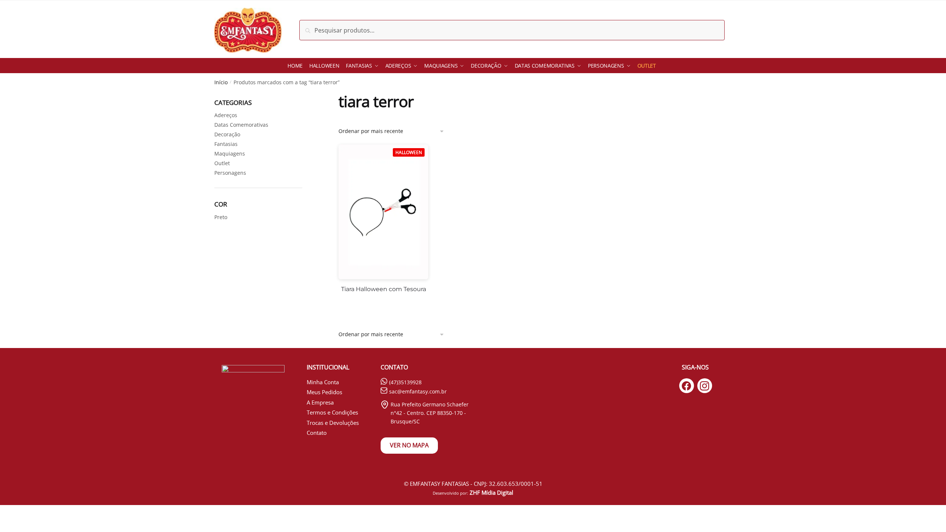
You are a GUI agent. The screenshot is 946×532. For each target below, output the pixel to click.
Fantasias (226, 143)
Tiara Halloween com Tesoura (383, 289)
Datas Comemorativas (241, 124)
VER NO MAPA (409, 445)
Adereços (225, 115)
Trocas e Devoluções (333, 422)
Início (221, 82)
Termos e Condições (332, 412)
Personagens (230, 172)
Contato (317, 432)
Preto (220, 217)
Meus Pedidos (324, 392)
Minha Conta (323, 382)
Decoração (227, 134)
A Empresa (320, 402)
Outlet (222, 163)
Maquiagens (229, 153)
